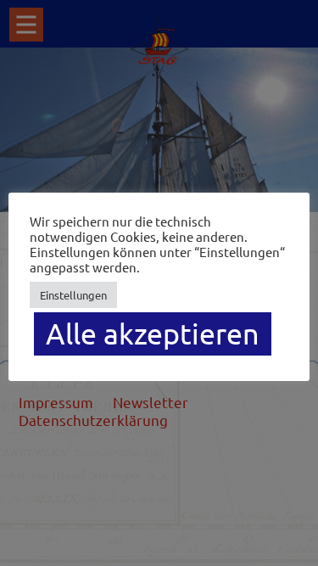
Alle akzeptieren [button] (152, 333)
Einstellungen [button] (73, 295)
